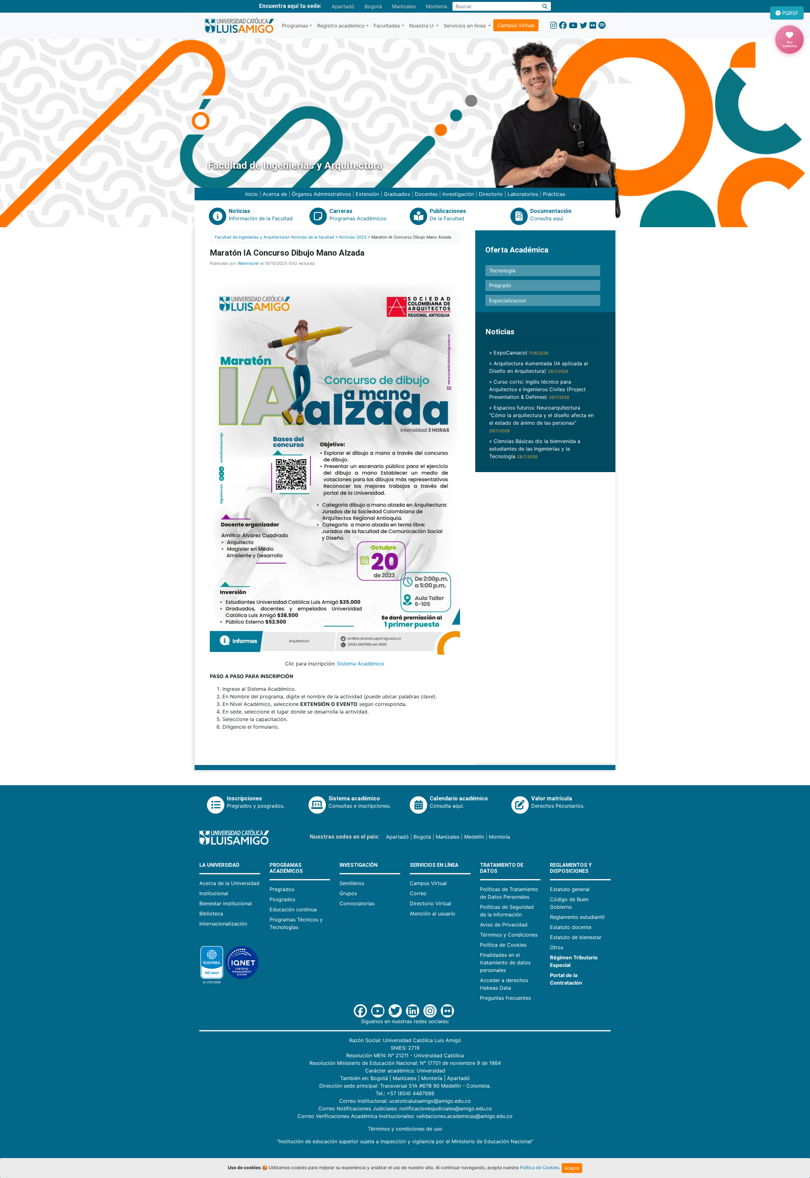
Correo (418, 893)
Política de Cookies (503, 945)
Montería (436, 6)
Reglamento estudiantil (577, 917)
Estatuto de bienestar (575, 937)
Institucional (213, 893)
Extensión (367, 194)
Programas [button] (295, 25)
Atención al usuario (432, 913)
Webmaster (248, 263)
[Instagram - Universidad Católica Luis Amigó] (553, 25)
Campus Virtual (515, 25)
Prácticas (554, 194)
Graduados (397, 194)
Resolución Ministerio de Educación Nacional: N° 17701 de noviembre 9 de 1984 (405, 1063)
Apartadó (343, 6)
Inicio (251, 194)
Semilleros (352, 883)
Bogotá (373, 6)
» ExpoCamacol (518, 352)
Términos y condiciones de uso (405, 1129)
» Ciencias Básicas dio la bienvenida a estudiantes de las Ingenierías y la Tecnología (534, 448)
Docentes (426, 194)
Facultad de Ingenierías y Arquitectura (251, 237)
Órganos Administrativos (321, 194)
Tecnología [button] (502, 270)
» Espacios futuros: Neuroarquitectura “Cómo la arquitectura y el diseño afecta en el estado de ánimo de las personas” (541, 418)
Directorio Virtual (430, 903)
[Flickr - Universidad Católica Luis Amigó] (592, 25)
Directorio (491, 194)
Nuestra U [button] (422, 25)
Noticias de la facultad (312, 237)
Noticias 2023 (352, 237)
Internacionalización (223, 923)
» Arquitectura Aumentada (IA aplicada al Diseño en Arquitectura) (538, 367)
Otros (556, 947)
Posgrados (282, 899)
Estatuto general (569, 889)
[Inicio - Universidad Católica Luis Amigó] (239, 25)
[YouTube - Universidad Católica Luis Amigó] (573, 25)
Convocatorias (357, 903)
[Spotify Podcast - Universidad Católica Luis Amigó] (602, 25)
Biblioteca (211, 913)
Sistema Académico (360, 663)
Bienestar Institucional (225, 903)
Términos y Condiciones (509, 935)
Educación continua (293, 909)
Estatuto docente (570, 927)
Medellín (474, 837)
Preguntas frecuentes (505, 998)
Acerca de (275, 194)
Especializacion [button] (507, 300)
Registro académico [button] (341, 25)
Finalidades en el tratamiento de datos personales (505, 962)
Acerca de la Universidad (229, 883)
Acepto (571, 1168)
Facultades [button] (387, 25)
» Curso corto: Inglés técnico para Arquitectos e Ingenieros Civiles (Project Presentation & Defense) (537, 389)
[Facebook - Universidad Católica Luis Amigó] (563, 25)
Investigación (458, 194)
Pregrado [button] (500, 285)
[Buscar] (545, 6)
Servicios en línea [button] (465, 25)
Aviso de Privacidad (503, 924)
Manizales (404, 6)
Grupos (348, 893)
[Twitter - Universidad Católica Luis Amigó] (583, 25)
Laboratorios (523, 194)
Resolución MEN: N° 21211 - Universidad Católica (405, 1055)
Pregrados (282, 889)
